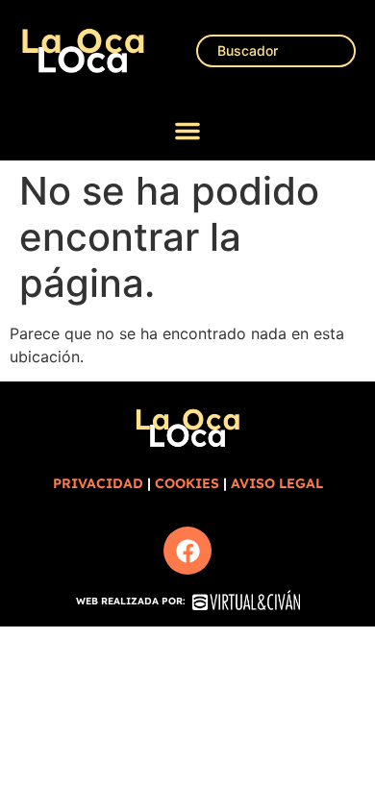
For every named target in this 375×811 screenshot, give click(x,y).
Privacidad (98, 483)
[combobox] (276, 51)
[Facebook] (187, 551)
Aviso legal (277, 483)
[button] (187, 131)
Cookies (187, 483)
